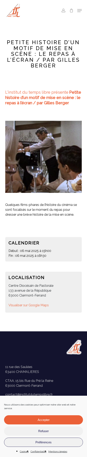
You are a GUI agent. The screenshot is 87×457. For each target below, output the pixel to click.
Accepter (44, 420)
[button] (79, 11)
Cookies (24, 451)
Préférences (43, 442)
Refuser (43, 431)
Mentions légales (57, 451)
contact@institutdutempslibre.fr (29, 395)
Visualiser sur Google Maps (28, 305)
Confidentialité (38, 451)
